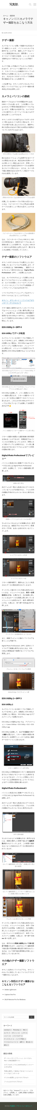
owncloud (7, 1030)
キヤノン (16, 1033)
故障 (22, 1042)
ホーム (5, 16)
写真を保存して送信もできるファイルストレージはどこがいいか (18, 1072)
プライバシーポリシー (24, 1106)
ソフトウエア (17, 1036)
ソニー (7, 1036)
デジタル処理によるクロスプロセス (16, 1077)
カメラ (7, 1033)
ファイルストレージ (11, 1042)
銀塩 (6, 1045)
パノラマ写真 (21, 1039)
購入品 (29, 1042)
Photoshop (17, 1030)
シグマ (24, 1033)
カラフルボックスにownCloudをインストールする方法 (19, 1066)
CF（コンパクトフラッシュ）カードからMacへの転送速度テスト (18, 1059)
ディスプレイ (9, 1039)
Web (25, 1030)
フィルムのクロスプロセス (13, 1082)
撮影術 (12, 16)
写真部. (12, 1106)
